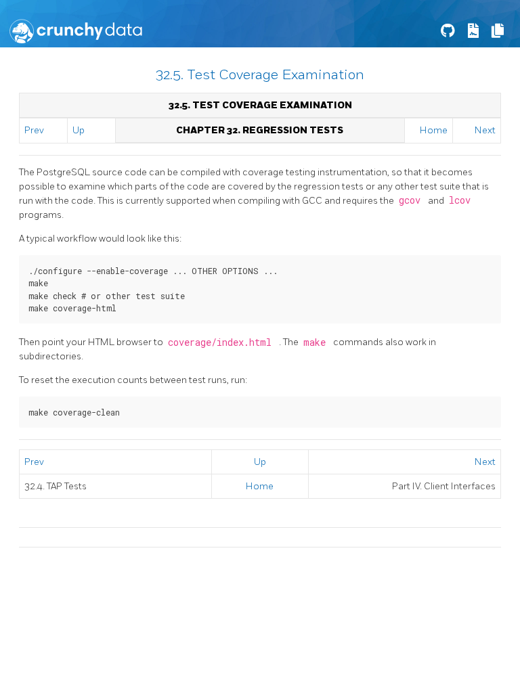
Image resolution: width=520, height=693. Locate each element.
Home (434, 130)
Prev (34, 130)
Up (78, 130)
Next (485, 130)
